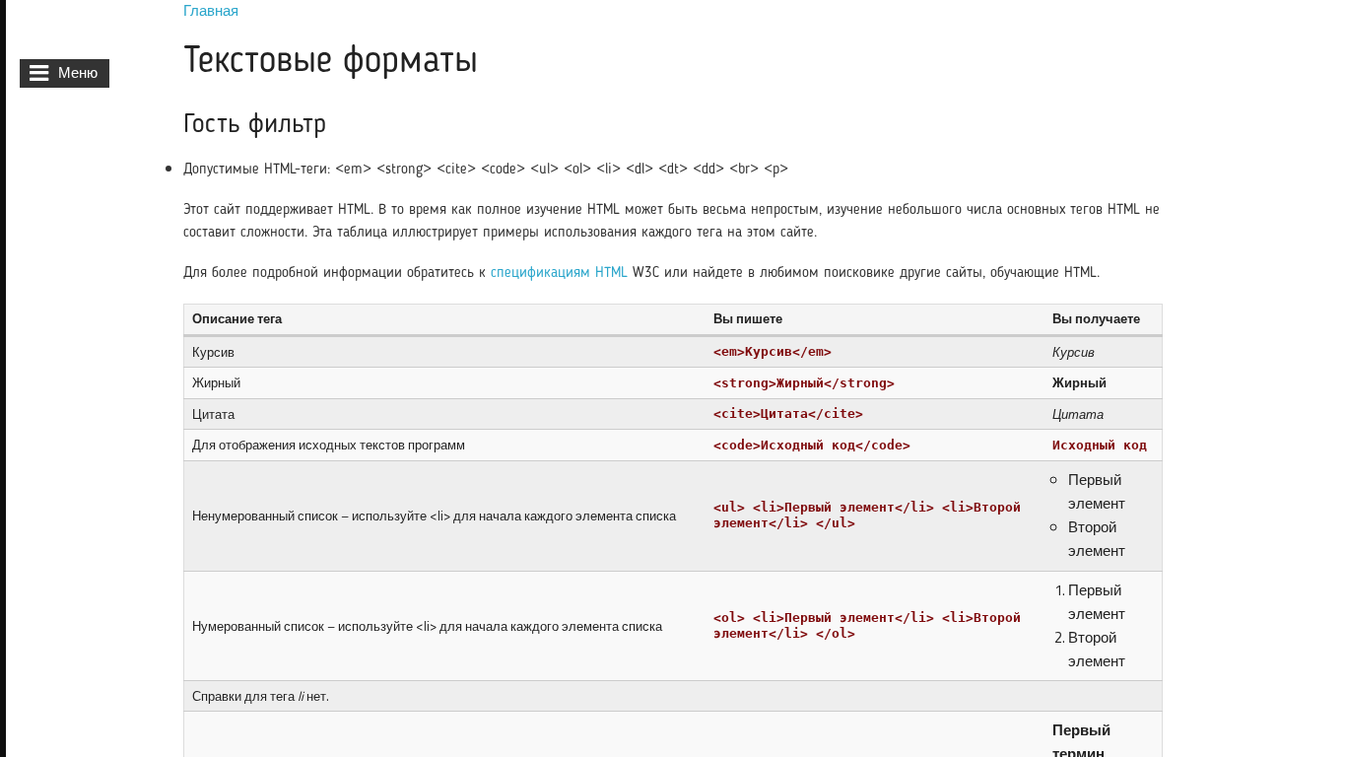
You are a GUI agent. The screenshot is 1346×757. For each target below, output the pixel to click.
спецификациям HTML (559, 273)
